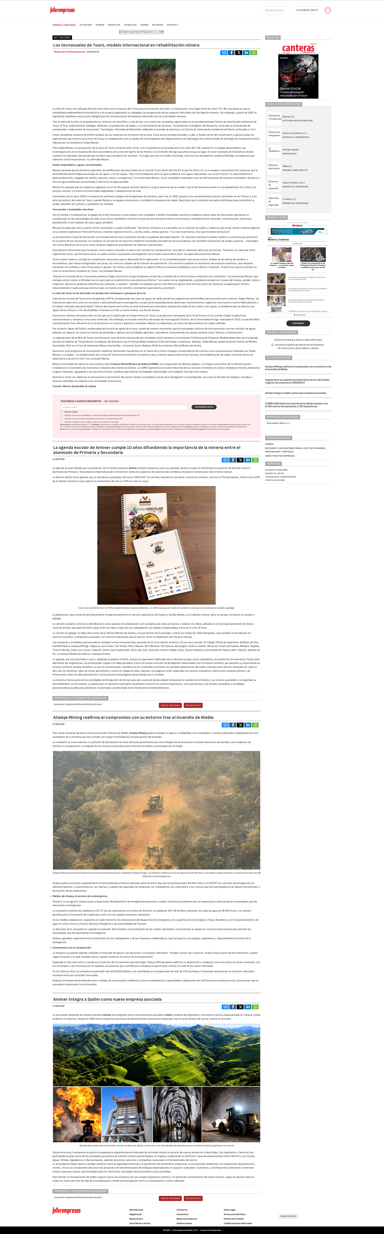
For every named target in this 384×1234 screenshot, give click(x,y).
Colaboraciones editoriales (238, 1223)
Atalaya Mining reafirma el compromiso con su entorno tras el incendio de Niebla (298, 368)
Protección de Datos (234, 1214)
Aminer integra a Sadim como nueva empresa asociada (295, 393)
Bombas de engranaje (295, 203)
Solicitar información (170, 705)
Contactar (182, 1209)
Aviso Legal (85, 422)
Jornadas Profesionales (276, 469)
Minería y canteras (64, 25)
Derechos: (189, 427)
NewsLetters (136, 1218)
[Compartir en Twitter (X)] (238, 52)
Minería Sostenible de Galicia (79, 386)
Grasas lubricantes (295, 170)
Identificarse (136, 1209)
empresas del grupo (154, 427)
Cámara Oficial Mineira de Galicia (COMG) (134, 364)
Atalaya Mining (138, 733)
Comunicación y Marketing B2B (280, 476)
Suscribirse (298, 323)
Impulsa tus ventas (274, 473)
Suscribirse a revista (139, 1223)
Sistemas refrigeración (297, 120)
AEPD (190, 429)
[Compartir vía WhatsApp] (253, 52)
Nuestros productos (187, 1218)
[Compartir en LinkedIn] (246, 52)
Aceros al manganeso (296, 137)
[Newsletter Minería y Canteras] (298, 267)
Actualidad (86, 25)
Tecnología (130, 25)
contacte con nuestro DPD (101, 429)
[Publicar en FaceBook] (231, 52)
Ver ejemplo (111, 401)
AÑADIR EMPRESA (288, 1216)
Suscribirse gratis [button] (307, 10)
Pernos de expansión (295, 186)
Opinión (100, 25)
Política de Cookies (234, 1218)
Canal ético (183, 1214)
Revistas (172, 25)
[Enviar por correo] (223, 52)
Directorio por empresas (280, 456)
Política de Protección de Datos (106, 422)
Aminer (133, 468)
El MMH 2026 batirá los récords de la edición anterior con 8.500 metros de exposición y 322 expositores (296, 405)
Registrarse (135, 1214)
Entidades (158, 25)
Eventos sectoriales (275, 480)
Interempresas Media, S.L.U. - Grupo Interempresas (196, 1230)
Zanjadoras (289, 153)
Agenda (144, 25)
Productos (114, 25)
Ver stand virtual (193, 705)
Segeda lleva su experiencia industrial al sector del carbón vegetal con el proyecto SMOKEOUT (297, 381)
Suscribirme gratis (204, 407)
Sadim (168, 1015)
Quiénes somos (184, 1223)
